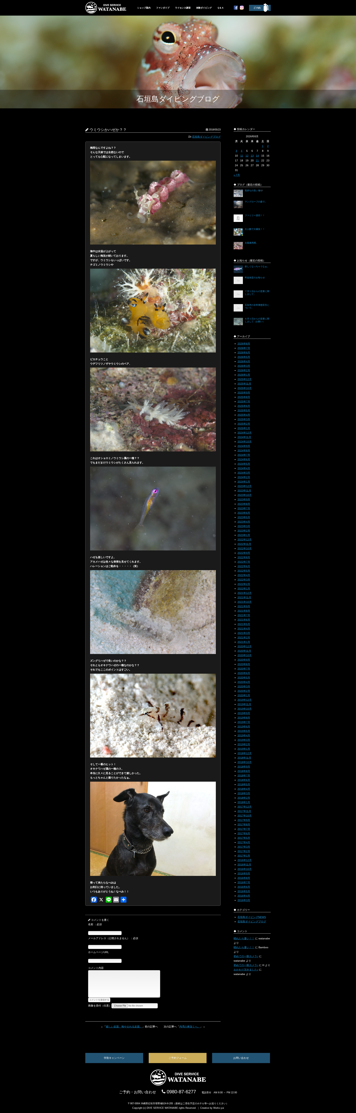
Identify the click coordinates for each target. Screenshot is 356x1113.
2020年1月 (244, 695)
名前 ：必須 (95, 924)
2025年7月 (244, 401)
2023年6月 (244, 512)
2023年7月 (244, 508)
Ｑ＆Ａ (220, 7)
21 (257, 160)
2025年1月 (244, 428)
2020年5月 (244, 677)
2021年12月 (245, 592)
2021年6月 (244, 619)
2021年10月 (245, 601)
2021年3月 (244, 633)
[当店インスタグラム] (242, 8)
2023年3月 (244, 526)
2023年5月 (244, 517)
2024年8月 (244, 450)
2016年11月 (244, 864)
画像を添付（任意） (99, 1005)
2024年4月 (244, 468)
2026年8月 (244, 343)
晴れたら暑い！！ (244, 938)
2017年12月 (245, 806)
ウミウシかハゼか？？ (108, 130)
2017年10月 (245, 815)
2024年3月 (244, 472)
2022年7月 (244, 561)
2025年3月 (244, 419)
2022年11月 (244, 543)
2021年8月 (244, 610)
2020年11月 (244, 650)
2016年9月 (244, 873)
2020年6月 (244, 673)
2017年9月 (244, 820)
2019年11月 (244, 704)
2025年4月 (244, 414)
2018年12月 (245, 753)
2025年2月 (244, 423)
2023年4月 (244, 521)
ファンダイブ (162, 7)
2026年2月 (244, 370)
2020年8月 (244, 664)
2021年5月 (244, 624)
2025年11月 (244, 383)
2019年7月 (244, 722)
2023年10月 (245, 495)
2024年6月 (244, 459)
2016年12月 (245, 860)
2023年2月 (244, 530)
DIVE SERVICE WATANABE (162, 1108)
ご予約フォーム (178, 1057)
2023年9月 (244, 499)
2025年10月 (245, 388)
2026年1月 (244, 374)
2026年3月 (244, 365)
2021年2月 (244, 637)
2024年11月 (244, 437)
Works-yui (218, 1108)
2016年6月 (244, 886)
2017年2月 (244, 851)
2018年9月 (244, 766)
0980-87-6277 (180, 1091)
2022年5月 (244, 570)
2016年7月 (244, 882)
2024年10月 (245, 441)
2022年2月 (244, 584)
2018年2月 (244, 797)
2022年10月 (245, 548)
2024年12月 (245, 432)
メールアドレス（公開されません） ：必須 (113, 938)
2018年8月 (244, 771)
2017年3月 (244, 846)
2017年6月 (244, 833)
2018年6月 (244, 779)
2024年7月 (244, 454)
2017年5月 (244, 837)
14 (257, 155)
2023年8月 (244, 503)
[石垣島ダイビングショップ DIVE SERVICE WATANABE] (178, 1084)
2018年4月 (244, 788)
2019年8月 (244, 717)
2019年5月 (244, 731)
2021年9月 (244, 606)
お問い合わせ (241, 1057)
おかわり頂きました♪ (246, 969)
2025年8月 (244, 397)
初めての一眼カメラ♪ (246, 956)
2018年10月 (245, 762)
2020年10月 (245, 655)
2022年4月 (244, 575)
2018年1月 (244, 802)
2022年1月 (244, 588)
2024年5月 (244, 463)
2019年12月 (245, 699)
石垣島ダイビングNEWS (252, 917)
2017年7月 (244, 828)
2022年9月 (244, 552)
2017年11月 (244, 811)
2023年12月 (245, 486)
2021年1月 (244, 641)
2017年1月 (244, 855)
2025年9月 (244, 392)
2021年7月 (244, 615)
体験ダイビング (204, 7)
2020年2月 (244, 690)
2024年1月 (244, 481)
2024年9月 (244, 446)
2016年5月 (244, 891)
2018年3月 (244, 793)
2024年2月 (244, 477)
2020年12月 (245, 646)
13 (252, 155)
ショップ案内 (144, 7)
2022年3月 (244, 579)
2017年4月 (244, 842)
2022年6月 (244, 566)
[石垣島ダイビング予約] (260, 10)
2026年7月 (244, 348)
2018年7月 (244, 775)
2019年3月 (244, 739)
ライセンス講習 (183, 7)
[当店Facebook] (236, 8)
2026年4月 (244, 361)
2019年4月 (244, 735)
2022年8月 (244, 557)
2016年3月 (244, 900)
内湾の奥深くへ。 (189, 1026)
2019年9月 (244, 713)
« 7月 (237, 174)
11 (241, 155)
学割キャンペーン (114, 1057)
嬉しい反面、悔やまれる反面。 (124, 1026)
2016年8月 (244, 877)
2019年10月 (245, 708)
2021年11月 (244, 597)
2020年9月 (244, 659)
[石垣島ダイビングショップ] (105, 12)
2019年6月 (244, 726)
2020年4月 (244, 682)
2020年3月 (244, 686)
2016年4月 (244, 895)
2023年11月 (244, 490)
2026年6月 (244, 352)
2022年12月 (245, 539)
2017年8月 (244, 824)
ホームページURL (98, 952)
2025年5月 (244, 410)
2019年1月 (244, 748)
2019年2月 (244, 744)
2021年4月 (244, 628)
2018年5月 (244, 784)
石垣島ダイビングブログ (206, 136)
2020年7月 (244, 668)
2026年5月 (244, 356)
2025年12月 (245, 379)
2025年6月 (244, 405)
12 (246, 155)
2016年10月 (245, 869)
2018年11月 (244, 757)
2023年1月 (244, 535)
